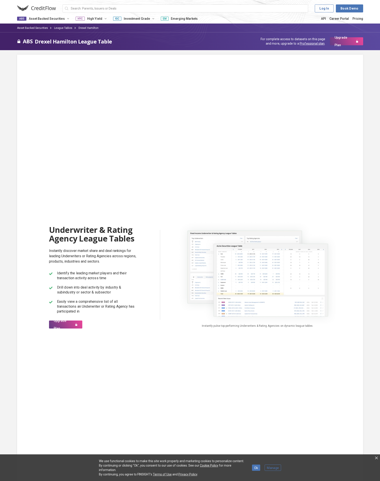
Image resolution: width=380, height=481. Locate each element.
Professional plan (312, 43)
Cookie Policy (209, 465)
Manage (273, 468)
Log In (324, 8)
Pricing (357, 18)
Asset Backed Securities (32, 28)
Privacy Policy (187, 474)
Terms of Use (162, 474)
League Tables (63, 28)
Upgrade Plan (341, 41)
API (323, 18)
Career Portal (339, 18)
